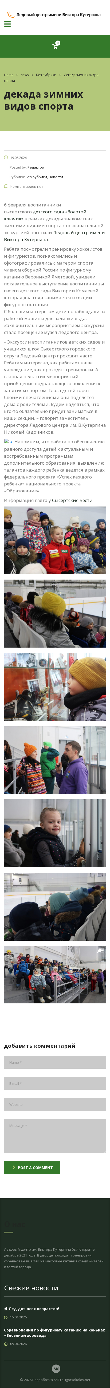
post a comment (35, 1167)
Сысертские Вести (72, 500)
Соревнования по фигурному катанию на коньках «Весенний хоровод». (54, 1332)
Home (8, 75)
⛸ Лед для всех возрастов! (31, 1308)
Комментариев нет (26, 186)
